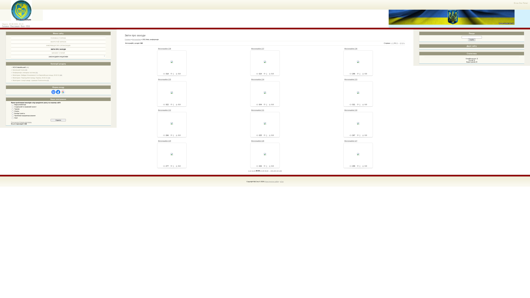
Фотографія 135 (164, 79)
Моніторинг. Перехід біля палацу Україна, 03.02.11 (30, 78)
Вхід (23, 26)
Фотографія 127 (350, 141)
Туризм (16, 109)
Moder (173, 64)
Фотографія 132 (164, 110)
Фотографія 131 (257, 110)
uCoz (282, 181)
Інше (16, 118)
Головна (5, 26)
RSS (28, 26)
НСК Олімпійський (19, 67)
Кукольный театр (19, 70)
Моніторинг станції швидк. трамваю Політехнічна (30, 80)
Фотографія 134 (257, 79)
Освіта (16, 111)
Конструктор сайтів (272, 181)
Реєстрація (14, 26)
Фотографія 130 (350, 110)
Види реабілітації (20, 104)
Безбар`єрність (19, 113)
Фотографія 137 (257, 49)
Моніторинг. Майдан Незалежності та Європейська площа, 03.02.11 (36, 75)
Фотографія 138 (164, 49)
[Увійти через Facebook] (58, 92)
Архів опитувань (26, 122)
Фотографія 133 (350, 79)
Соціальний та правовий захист (25, 107)
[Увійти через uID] (53, 92)
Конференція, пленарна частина (24, 72)
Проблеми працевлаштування (24, 115)
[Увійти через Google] (63, 92)
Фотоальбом (136, 39)
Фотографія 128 (257, 141)
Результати (15, 122)
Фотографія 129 (164, 141)
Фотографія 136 (350, 49)
